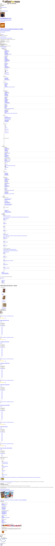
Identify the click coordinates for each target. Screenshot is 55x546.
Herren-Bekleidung (7, 67)
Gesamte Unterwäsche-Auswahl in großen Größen (11, 113)
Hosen (2, 282)
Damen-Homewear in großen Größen (9, 193)
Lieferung (3, 516)
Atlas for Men (3, 507)
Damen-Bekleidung (7, 161)
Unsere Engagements (4, 512)
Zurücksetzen (2, 5)
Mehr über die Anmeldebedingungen (5, 41)
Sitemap (3, 520)
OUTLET (3, 213)
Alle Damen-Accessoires (8, 212)
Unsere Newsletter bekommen (5, 273)
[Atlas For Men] (11, 3)
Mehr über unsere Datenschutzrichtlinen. (5, 489)
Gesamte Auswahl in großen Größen (9, 108)
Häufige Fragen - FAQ (4, 504)
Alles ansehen (6, 121)
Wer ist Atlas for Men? (4, 511)
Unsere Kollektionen (4, 513)
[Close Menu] (3, 145)
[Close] (0, 278)
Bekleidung (3, 281)
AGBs (2, 521)
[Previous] (0, 9)
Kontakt (3, 503)
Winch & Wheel (4, 508)
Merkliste (3, 272)
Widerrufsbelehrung (4, 522)
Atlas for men (3, 280)
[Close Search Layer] (0, 8)
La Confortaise (3, 509)
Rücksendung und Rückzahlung (5, 517)
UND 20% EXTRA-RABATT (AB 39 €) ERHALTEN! (7, 481)
